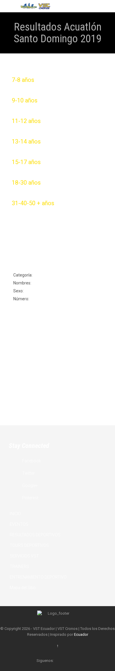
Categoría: (22, 275)
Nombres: (22, 283)
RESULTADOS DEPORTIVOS (35, 534)
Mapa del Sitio (23, 587)
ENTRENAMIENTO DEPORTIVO (38, 577)
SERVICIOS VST (24, 556)
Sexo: (18, 291)
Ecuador (81, 634)
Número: (21, 298)
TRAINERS (19, 566)
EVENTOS (19, 524)
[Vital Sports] (35, 6)
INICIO (15, 513)
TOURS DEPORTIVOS (29, 545)
